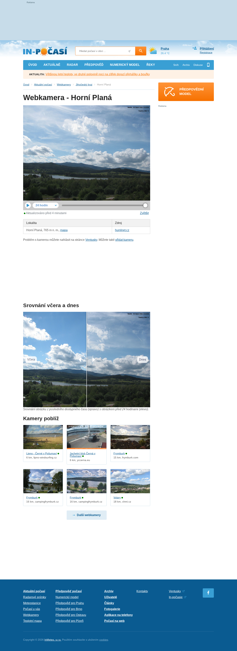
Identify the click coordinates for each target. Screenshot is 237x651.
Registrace (206, 52)
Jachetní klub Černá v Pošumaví (82, 454)
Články (109, 603)
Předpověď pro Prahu (70, 603)
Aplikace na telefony (118, 615)
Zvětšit (144, 213)
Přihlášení (207, 48)
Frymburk (119, 453)
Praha (165, 48)
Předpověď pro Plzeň (70, 620)
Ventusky (91, 239)
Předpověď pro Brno (69, 609)
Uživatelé (110, 597)
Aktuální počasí (43, 84)
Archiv (186, 64)
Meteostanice (32, 603)
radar (72, 64)
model (125, 64)
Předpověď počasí (69, 591)
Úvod (26, 84)
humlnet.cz (122, 230)
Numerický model (67, 597)
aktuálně (52, 64)
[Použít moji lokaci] (129, 51)
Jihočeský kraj (84, 84)
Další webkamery (89, 515)
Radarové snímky (34, 597)
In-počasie (176, 597)
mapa (64, 230)
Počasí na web (114, 620)
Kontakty (142, 591)
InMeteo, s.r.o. (52, 639)
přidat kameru (124, 239)
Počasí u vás (31, 609)
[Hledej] (140, 51)
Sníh (176, 64)
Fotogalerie (112, 609)
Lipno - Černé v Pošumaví (41, 453)
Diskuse (198, 64)
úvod (32, 64)
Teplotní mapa (32, 620)
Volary (117, 497)
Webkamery (64, 84)
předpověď (94, 64)
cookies (103, 639)
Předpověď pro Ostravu (71, 615)
